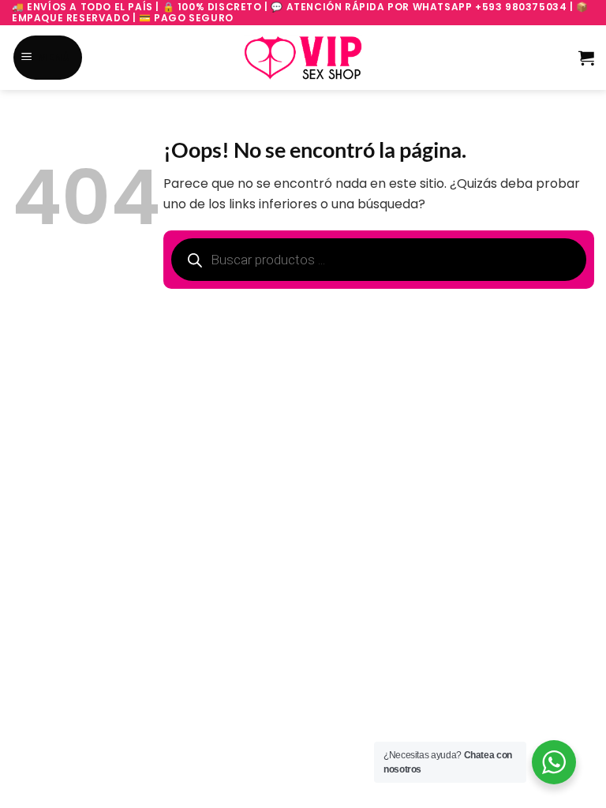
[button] (48, 58)
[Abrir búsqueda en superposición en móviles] (101, 58)
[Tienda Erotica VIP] (303, 57)
